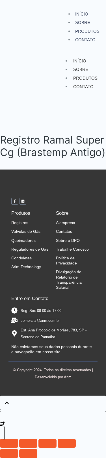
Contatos (64, 231)
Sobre (82, 22)
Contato (85, 39)
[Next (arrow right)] (28, 453)
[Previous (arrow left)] (9, 453)
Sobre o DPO (68, 240)
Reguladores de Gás (29, 249)
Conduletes (21, 258)
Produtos (87, 31)
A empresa (65, 222)
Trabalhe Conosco (72, 249)
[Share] (47, 443)
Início (81, 14)
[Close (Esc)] (67, 443)
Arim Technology (26, 266)
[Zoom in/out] (9, 443)
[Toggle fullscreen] (28, 443)
